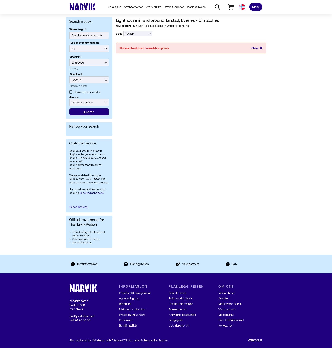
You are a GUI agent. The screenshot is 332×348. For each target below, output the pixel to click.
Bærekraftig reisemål (231, 320)
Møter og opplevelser (132, 309)
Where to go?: (77, 29)
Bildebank (125, 303)
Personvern (126, 320)
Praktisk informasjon (181, 303)
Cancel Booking (78, 206)
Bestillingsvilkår (128, 325)
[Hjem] (82, 6)
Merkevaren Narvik (230, 303)
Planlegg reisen (196, 6)
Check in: (75, 56)
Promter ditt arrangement (135, 293)
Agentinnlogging (129, 298)
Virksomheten (226, 293)
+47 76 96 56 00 (80, 320)
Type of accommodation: (84, 42)
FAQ (234, 264)
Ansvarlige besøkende (182, 314)
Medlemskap (226, 314)
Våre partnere (190, 264)
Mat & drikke (153, 6)
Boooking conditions (92, 192)
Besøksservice (177, 309)
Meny (255, 6)
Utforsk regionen (174, 6)
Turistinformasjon (87, 264)
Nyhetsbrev (225, 325)
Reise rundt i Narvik (180, 298)
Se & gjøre (114, 6)
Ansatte (223, 298)
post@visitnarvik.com (82, 316)
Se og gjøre (176, 320)
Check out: (76, 74)
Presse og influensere (132, 314)
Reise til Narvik (177, 293)
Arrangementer (133, 6)
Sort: (119, 33)
